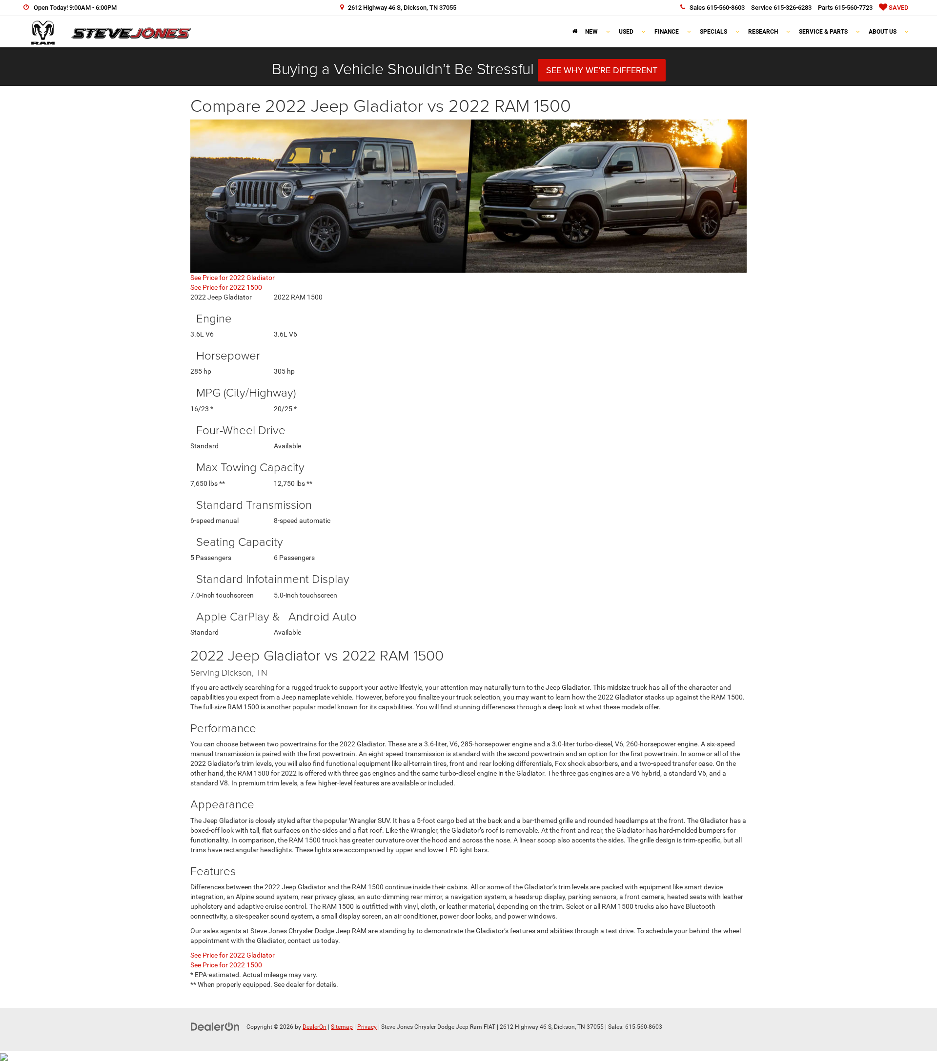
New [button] (591, 31)
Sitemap (342, 1026)
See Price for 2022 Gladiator (232, 277)
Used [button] (626, 31)
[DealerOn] (215, 1026)
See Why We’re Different (601, 70)
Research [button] (763, 31)
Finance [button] (666, 31)
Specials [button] (713, 31)
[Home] (574, 31)
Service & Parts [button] (823, 31)
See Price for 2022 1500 (226, 287)
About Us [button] (882, 31)
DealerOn (314, 1026)
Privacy (367, 1026)
